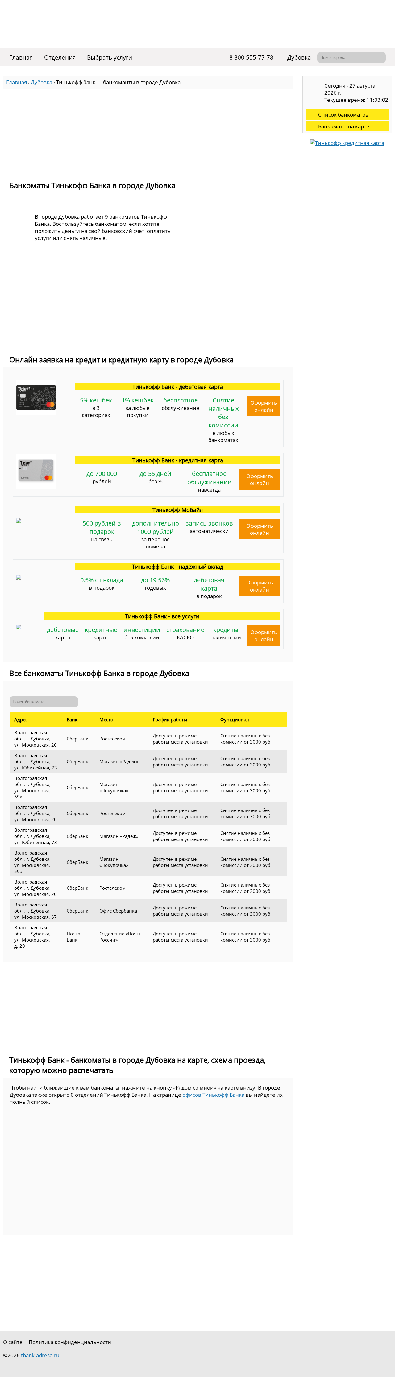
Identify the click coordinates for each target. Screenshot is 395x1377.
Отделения (60, 57)
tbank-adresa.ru (40, 1355)
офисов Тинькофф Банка (213, 1094)
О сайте (13, 1342)
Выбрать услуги (109, 57)
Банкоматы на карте (343, 126)
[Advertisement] (148, 132)
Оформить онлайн (263, 406)
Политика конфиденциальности (70, 1342)
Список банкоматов (343, 114)
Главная (21, 57)
